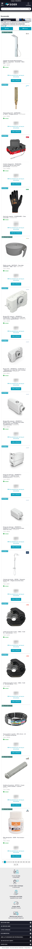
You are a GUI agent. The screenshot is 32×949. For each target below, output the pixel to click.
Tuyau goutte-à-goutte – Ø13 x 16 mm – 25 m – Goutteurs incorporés (14, 734)
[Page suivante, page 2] (17, 865)
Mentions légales (5, 947)
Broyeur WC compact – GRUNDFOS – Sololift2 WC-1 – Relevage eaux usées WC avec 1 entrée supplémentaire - (14, 318)
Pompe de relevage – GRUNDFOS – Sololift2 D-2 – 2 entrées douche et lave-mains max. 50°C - (13, 528)
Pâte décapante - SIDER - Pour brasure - (14, 838)
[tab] (16, 922)
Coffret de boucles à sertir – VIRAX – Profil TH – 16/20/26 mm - (14, 632)
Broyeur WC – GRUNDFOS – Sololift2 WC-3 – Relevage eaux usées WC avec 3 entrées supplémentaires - (14, 370)
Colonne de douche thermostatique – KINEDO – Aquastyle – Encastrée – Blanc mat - (13, 62)
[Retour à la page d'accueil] (11, 4)
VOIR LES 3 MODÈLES (16, 233)
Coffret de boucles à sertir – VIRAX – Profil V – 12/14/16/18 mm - (14, 683)
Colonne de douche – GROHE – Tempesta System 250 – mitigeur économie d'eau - (14, 581)
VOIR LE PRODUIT (16, 80)
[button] (16, 0)
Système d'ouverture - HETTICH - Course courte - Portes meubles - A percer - (13, 786)
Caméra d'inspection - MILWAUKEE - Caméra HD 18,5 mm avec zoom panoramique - (12, 165)
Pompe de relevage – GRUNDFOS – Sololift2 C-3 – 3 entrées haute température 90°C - (12, 476)
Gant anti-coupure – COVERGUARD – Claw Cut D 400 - (14, 217)
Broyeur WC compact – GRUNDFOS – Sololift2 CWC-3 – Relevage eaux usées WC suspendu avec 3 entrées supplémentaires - (13, 423)
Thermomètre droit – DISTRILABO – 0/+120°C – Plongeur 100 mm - (14, 113)
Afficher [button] (26, 28)
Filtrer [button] (7, 28)
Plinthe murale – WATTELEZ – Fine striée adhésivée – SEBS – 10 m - (13, 266)
